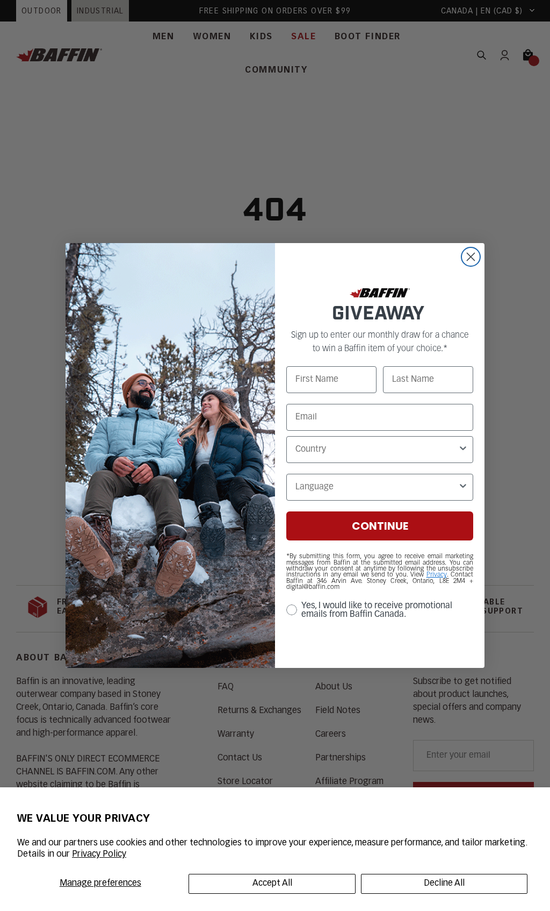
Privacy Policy (99, 854)
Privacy (436, 575)
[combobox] (376, 449)
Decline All (444, 883)
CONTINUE (380, 525)
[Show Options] (463, 449)
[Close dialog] (470, 256)
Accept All (272, 883)
